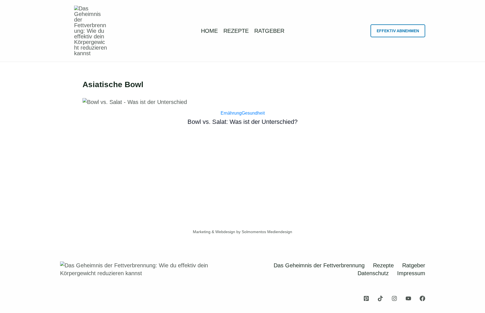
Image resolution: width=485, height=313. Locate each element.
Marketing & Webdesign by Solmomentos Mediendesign (242, 231)
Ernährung (231, 113)
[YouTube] (408, 298)
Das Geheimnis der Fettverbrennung (319, 265)
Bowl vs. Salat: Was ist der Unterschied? (242, 121)
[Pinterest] (366, 298)
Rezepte (383, 265)
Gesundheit (253, 113)
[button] (397, 30)
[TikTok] (380, 298)
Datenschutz (373, 273)
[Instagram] (394, 298)
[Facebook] (422, 298)
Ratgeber (413, 265)
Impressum (411, 273)
